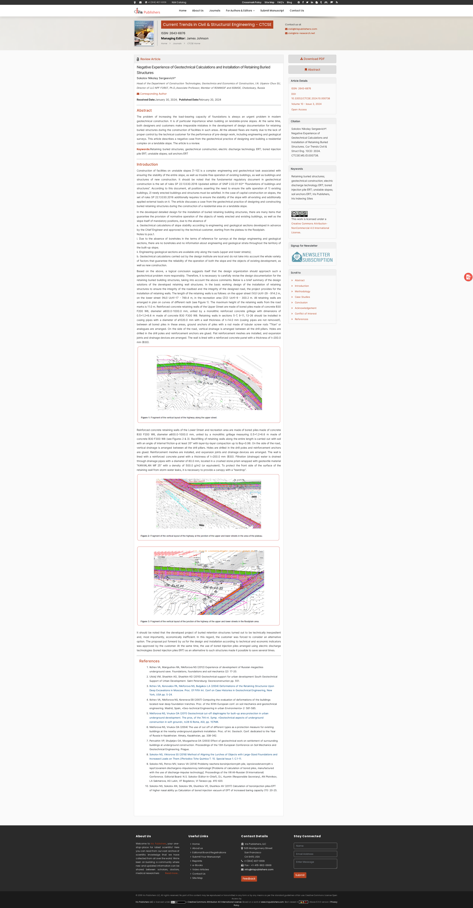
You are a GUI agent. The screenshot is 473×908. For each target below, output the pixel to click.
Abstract (313, 69)
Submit (300, 875)
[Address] (135, 2)
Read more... (172, 873)
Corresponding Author (153, 93)
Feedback (249, 878)
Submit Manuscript (272, 10)
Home (182, 10)
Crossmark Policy (251, 2)
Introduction (301, 285)
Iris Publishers (158, 843)
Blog (289, 2)
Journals (214, 10)
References (301, 319)
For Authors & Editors (239, 10)
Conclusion (301, 302)
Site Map (269, 2)
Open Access (299, 109)
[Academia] (332, 2)
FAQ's (281, 2)
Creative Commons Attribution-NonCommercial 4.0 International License (310, 228)
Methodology (302, 291)
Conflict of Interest (305, 313)
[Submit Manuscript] (468, 277)
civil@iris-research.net (301, 33)
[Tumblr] (321, 2)
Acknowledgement (305, 307)
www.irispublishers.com (272, 902)
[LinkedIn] (312, 2)
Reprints (196, 861)
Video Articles (200, 869)
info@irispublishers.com (259, 869)
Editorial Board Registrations (208, 852)
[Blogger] (316, 2)
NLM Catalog (179, 2)
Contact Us (297, 10)
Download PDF (314, 59)
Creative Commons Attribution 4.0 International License (214, 902)
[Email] (140, 2)
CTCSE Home (193, 43)
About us (197, 848)
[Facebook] (303, 2)
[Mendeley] (326, 2)
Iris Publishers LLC (145, 902)
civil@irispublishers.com (302, 29)
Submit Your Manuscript (205, 856)
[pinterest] (298, 2)
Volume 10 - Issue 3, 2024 (306, 103)
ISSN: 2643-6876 (301, 88)
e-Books (197, 865)
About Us (197, 10)
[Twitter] (307, 2)
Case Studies (302, 296)
